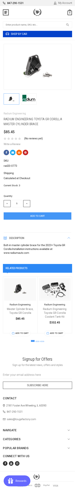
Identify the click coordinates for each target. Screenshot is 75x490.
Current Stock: (12, 185)
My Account (65, 2)
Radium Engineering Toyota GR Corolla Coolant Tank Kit (55, 313)
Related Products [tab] (16, 268)
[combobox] (37, 25)
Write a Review (12, 144)
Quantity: (8, 196)
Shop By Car (19, 33)
